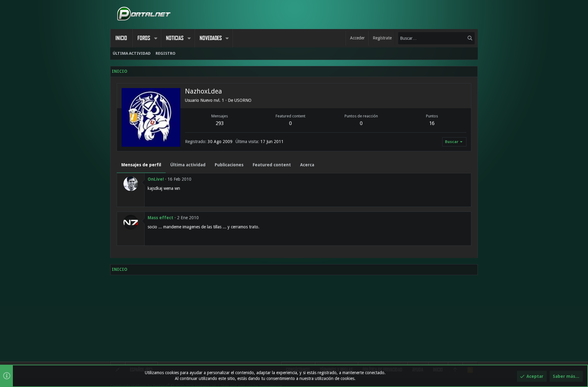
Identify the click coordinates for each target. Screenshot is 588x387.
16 (432, 123)
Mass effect (160, 217)
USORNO (242, 100)
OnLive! (156, 179)
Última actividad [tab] (187, 164)
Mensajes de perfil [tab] (141, 164)
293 (220, 123)
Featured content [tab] (272, 164)
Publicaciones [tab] (229, 164)
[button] (155, 38)
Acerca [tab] (307, 164)
